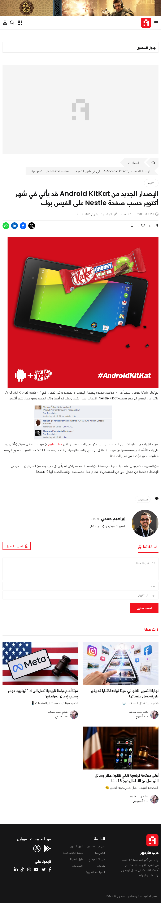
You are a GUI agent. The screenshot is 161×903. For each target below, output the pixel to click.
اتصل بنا (100, 853)
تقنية (151, 183)
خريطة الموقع (97, 859)
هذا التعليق (55, 444)
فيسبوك (143, 499)
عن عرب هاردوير (96, 846)
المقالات (134, 163)
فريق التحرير (76, 846)
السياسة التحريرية (95, 872)
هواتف (101, 866)
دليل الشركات (75, 859)
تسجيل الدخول (14, 546)
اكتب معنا (77, 866)
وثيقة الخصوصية (73, 853)
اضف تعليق (144, 608)
